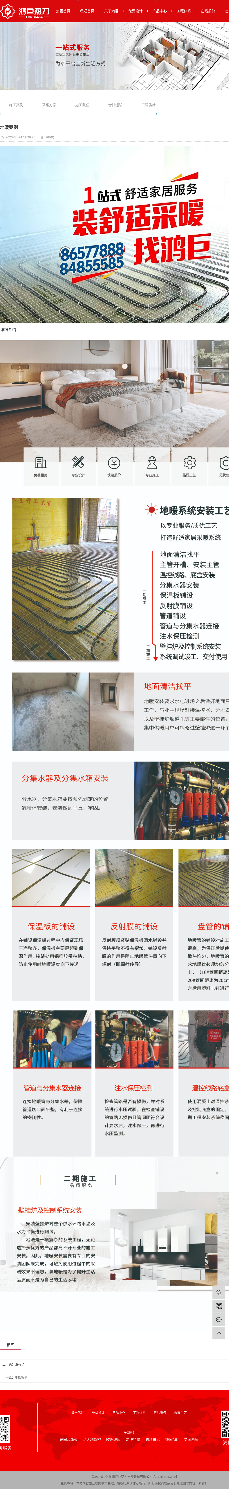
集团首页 (63, 11)
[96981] (218, 1292)
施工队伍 (82, 105)
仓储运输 (115, 105)
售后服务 (160, 1412)
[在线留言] (218, 1319)
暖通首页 (87, 11)
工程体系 (184, 11)
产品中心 (160, 11)
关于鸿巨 (111, 11)
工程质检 (148, 105)
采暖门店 (180, 1412)
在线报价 (208, 11)
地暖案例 (21, 1377)
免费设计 (135, 11)
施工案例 (16, 105)
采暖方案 (49, 105)
